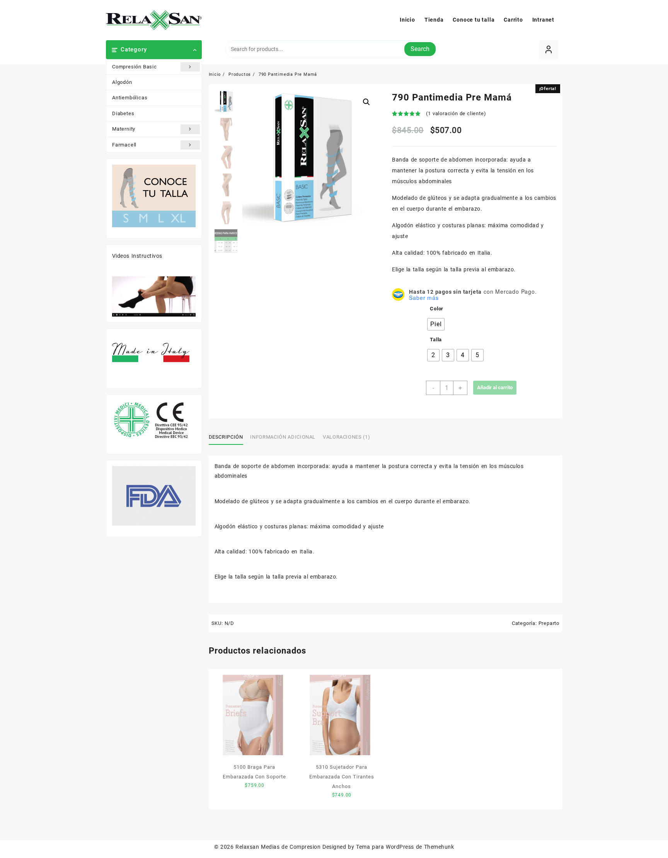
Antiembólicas (129, 97)
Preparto (548, 623)
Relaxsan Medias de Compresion (277, 847)
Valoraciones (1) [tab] (346, 437)
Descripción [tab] (226, 437)
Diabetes (123, 113)
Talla (436, 339)
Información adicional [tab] (282, 437)
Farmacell (124, 145)
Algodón (122, 82)
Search (420, 49)
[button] (366, 102)
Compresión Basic (134, 67)
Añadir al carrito (495, 387)
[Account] (548, 49)
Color (436, 309)
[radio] (436, 324)
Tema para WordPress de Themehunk (405, 847)
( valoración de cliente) (456, 113)
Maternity (123, 129)
